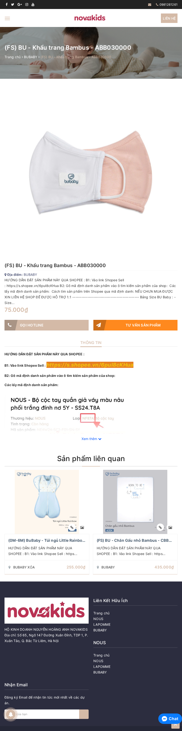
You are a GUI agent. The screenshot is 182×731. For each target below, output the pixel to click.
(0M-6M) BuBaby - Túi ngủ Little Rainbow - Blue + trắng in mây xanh (71, 540)
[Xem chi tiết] (72, 527)
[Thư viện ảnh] (82, 527)
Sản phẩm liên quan (91, 458)
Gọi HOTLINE (31, 325)
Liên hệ (169, 18)
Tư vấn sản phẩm (143, 325)
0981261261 (168, 4)
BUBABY (100, 630)
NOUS (98, 619)
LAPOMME (101, 624)
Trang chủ (101, 613)
